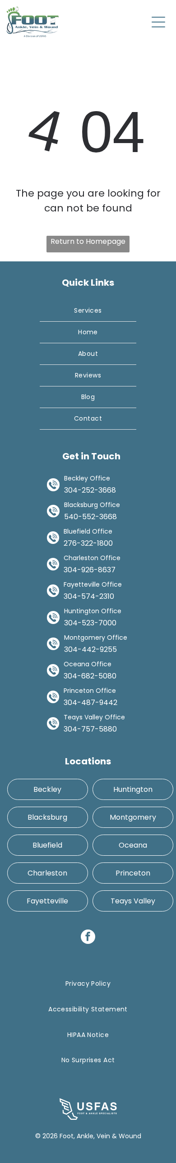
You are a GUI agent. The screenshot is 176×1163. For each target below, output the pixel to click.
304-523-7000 (90, 623)
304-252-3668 (90, 490)
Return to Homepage (88, 241)
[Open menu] (158, 22)
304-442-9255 (90, 649)
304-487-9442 (90, 702)
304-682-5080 (90, 676)
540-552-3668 (90, 517)
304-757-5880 (90, 729)
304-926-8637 (90, 570)
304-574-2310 (89, 596)
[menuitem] (88, 311)
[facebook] (88, 938)
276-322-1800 (88, 543)
